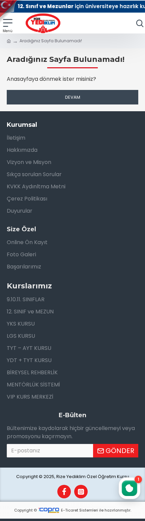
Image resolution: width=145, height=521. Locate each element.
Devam (72, 97)
